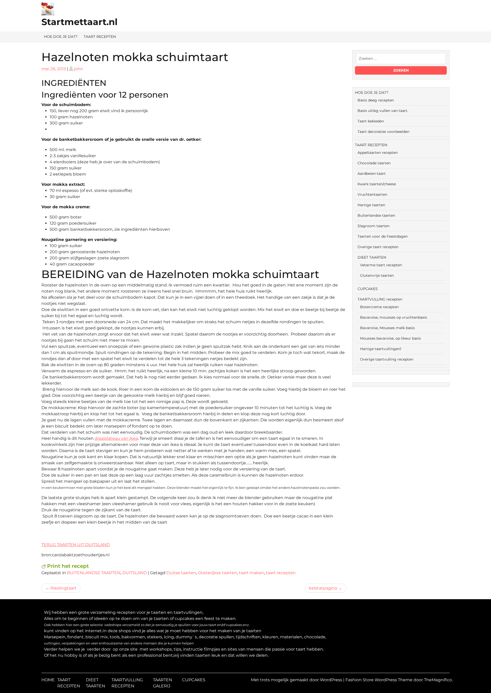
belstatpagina (323, 588)
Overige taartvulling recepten (386, 359)
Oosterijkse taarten (217, 572)
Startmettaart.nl (79, 21)
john (78, 68)
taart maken (251, 572)
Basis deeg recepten (376, 100)
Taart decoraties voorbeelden (383, 131)
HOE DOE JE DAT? (60, 36)
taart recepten (281, 572)
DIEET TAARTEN (372, 257)
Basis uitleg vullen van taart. (383, 110)
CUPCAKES (368, 288)
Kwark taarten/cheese (377, 184)
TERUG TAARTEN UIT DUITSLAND (75, 544)
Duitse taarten (181, 572)
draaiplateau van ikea (116, 438)
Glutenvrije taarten (377, 275)
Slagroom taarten (373, 226)
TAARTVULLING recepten (380, 299)
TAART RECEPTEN (100, 36)
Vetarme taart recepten (381, 265)
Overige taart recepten (378, 247)
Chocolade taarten (374, 163)
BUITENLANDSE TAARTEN (93, 572)
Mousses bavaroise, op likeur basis (390, 338)
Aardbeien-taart (372, 173)
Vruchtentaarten (372, 194)
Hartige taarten (371, 205)
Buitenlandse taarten (376, 215)
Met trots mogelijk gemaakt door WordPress (297, 679)
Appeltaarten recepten (378, 152)
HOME (48, 679)
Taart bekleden (371, 121)
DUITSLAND (134, 572)
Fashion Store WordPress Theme (379, 679)
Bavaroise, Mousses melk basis (387, 328)
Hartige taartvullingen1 (380, 348)
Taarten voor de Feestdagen (383, 236)
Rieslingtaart (63, 588)
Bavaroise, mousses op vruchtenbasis (393, 317)
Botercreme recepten (379, 307)
